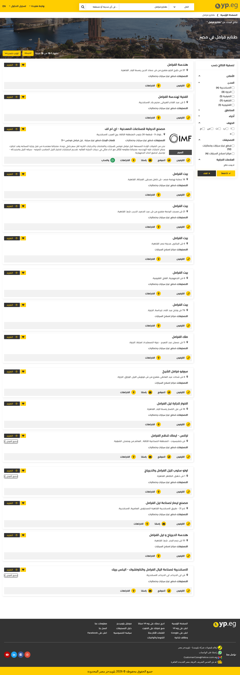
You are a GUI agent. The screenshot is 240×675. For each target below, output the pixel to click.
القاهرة (225, 100)
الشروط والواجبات (156, 637)
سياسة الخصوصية (122, 632)
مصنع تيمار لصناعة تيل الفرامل (167, 503)
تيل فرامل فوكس (74, 140)
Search (224, 173)
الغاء (205, 173)
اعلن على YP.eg (180, 628)
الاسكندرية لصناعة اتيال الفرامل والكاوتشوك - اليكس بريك (150, 569)
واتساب (105, 160)
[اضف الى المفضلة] (23, 65)
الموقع (161, 160)
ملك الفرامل (180, 337)
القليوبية (224, 104)
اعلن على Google (179, 632)
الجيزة (226, 91)
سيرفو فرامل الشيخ (175, 371)
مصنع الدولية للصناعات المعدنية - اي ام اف (135, 129)
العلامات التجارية (225, 159)
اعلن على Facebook (97, 632)
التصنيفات (228, 140)
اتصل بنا (103, 628)
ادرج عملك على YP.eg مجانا (151, 623)
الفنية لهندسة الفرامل (173, 97)
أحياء (231, 116)
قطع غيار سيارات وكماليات (217, 147)
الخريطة (28, 53)
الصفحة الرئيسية (228, 15)
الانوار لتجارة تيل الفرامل (172, 403)
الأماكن (230, 76)
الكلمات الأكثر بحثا (156, 632)
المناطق (229, 110)
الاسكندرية (223, 87)
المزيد (10, 64)
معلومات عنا (101, 623)
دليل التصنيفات (124, 628)
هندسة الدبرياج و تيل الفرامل (168, 535)
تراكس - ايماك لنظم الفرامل (169, 435)
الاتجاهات (150, 85)
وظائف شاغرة (181, 637)
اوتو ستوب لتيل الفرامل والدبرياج (166, 470)
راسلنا (144, 160)
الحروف (230, 123)
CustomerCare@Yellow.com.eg (200, 657)
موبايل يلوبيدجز (124, 623)
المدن (231, 82)
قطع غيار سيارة (93, 140)
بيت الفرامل (180, 174)
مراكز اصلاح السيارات (218, 153)
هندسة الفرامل (177, 64)
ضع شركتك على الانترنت (153, 628)
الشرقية (225, 96)
